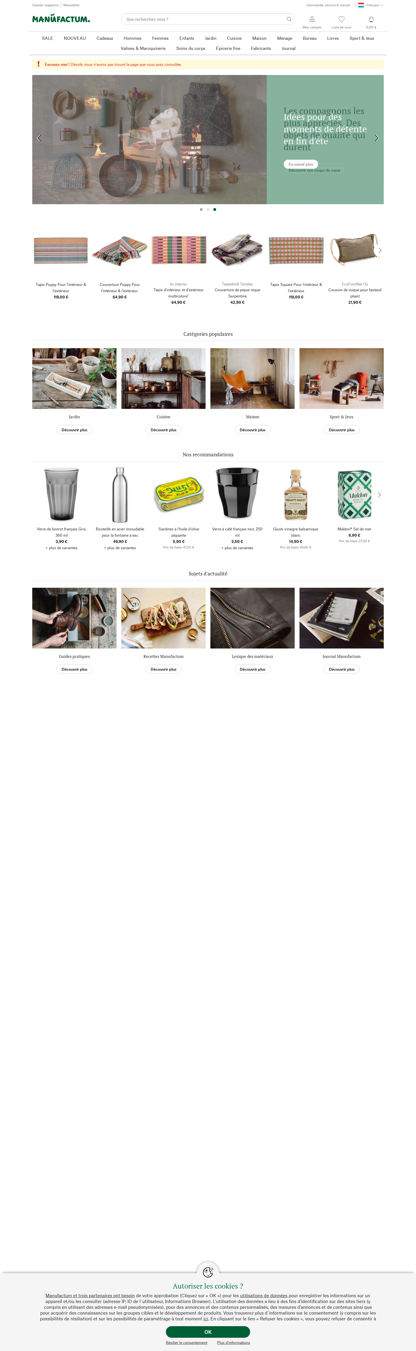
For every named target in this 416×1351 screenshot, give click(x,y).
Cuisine (163, 416)
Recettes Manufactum (163, 656)
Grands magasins (45, 5)
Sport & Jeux (341, 416)
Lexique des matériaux (252, 656)
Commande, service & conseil (328, 5)
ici (205, 1318)
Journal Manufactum (342, 656)
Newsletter (71, 5)
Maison (252, 416)
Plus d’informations (233, 1342)
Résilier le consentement (186, 1342)
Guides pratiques (74, 656)
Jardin (74, 416)
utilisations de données (263, 1295)
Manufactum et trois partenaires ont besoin (90, 1295)
